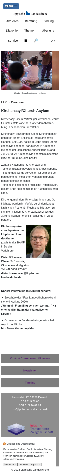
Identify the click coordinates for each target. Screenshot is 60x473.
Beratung (31, 21)
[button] (11, 6)
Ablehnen (23, 464)
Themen (29, 30)
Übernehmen (10, 464)
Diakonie (12, 30)
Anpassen (35, 464)
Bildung (49, 21)
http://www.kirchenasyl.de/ (17, 328)
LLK (4, 102)
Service (13, 40)
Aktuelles (12, 21)
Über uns (48, 30)
